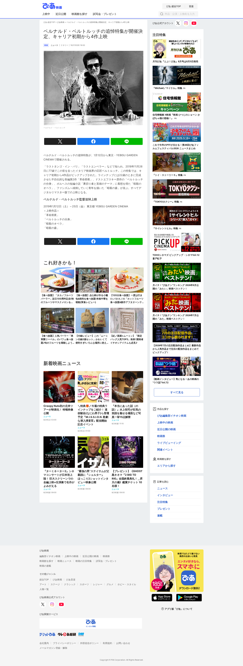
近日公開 (61, 14)
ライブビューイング (169, 443)
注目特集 (162, 502)
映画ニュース (64, 561)
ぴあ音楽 (70, 579)
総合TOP (44, 579)
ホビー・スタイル (127, 584)
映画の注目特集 (84, 561)
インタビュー (165, 495)
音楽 (191, 6)
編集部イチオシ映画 (50, 556)
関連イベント (165, 449)
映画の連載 (45, 565)
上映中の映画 (165, 422)
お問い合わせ (123, 643)
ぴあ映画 (60, 22)
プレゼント (163, 509)
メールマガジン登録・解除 (53, 647)
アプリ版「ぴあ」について (178, 608)
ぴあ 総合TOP (173, 6)
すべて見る (176, 392)
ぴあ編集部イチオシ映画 (171, 415)
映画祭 (161, 436)
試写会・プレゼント (105, 14)
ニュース (162, 488)
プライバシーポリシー (64, 643)
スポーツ (84, 584)
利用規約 (107, 643)
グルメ (109, 584)
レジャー (97, 584)
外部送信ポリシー (89, 643)
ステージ (55, 584)
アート (43, 584)
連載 (159, 515)
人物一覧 (44, 589)
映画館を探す (79, 14)
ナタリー (64, 45)
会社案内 (44, 643)
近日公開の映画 (166, 429)
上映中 (46, 14)
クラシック (70, 584)
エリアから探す (166, 465)
